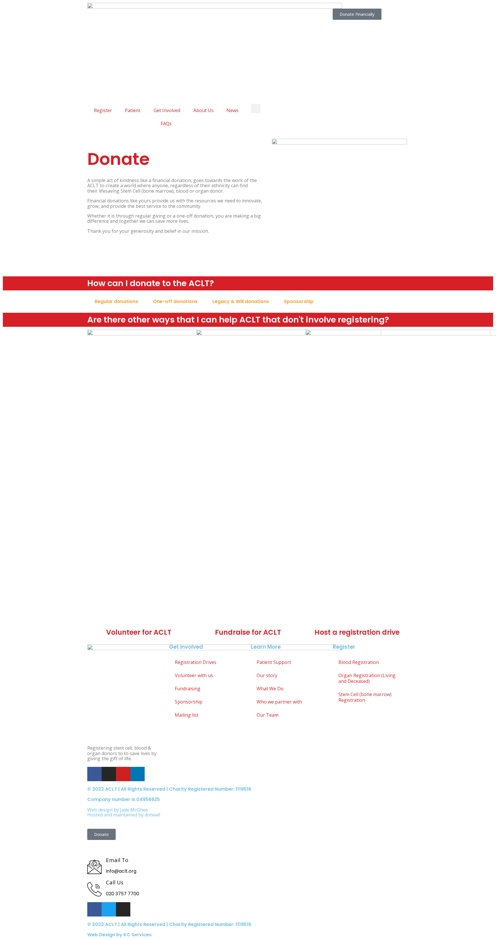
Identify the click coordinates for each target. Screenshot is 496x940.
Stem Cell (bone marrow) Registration (365, 697)
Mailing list (186, 715)
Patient (132, 110)
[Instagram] (109, 774)
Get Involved (167, 110)
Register (103, 110)
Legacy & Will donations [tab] (240, 301)
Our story (267, 675)
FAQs (166, 123)
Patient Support (274, 662)
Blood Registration (358, 662)
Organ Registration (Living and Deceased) (367, 678)
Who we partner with (279, 702)
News (232, 110)
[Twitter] (109, 909)
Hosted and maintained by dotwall (123, 815)
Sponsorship (188, 702)
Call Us (114, 882)
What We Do (270, 688)
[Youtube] (123, 774)
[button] (255, 108)
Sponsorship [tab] (298, 301)
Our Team (267, 715)
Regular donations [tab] (116, 301)
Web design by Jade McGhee (117, 810)
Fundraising (187, 688)
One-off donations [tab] (175, 301)
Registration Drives (195, 662)
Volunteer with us (194, 675)
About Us (203, 110)
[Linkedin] (137, 774)
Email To (117, 859)
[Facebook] (94, 774)
